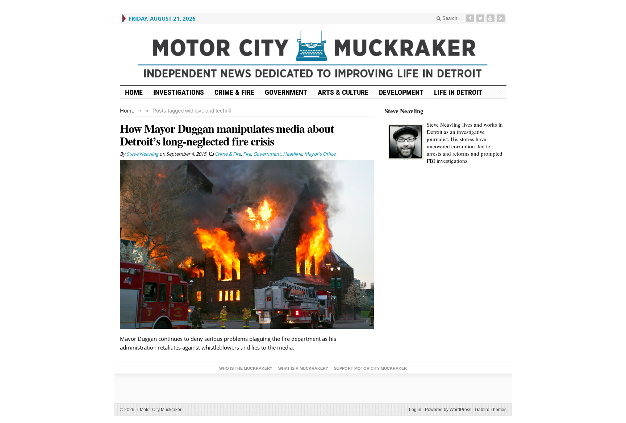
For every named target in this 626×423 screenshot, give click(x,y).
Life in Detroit (458, 92)
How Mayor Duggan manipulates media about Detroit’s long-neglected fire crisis (227, 134)
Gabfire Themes (490, 409)
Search (449, 18)
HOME (134, 92)
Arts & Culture (343, 92)
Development (401, 92)
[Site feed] (501, 18)
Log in (415, 409)
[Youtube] (491, 18)
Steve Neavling (404, 110)
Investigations (178, 92)
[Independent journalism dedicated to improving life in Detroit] (313, 54)
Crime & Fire (234, 92)
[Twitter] (481, 18)
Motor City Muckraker (159, 409)
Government (286, 92)
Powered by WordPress (448, 409)
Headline (292, 154)
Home (127, 110)
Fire (247, 154)
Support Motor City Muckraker (370, 368)
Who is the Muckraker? (245, 368)
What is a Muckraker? (303, 368)
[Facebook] (471, 18)
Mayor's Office (319, 154)
